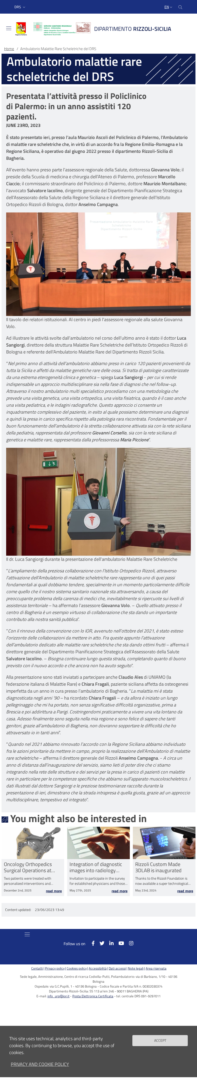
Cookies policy (77, 968)
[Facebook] (90, 943)
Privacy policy (55, 968)
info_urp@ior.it (58, 996)
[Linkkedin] (109, 943)
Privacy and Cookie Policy (40, 1064)
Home (9, 49)
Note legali (136, 968)
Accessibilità (98, 968)
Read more (54, 891)
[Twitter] (99, 943)
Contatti (37, 968)
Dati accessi (117, 968)
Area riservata (156, 968)
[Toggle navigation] (9, 28)
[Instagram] (128, 943)
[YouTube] (119, 943)
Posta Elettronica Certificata (92, 996)
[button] (20, 7)
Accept (160, 1040)
